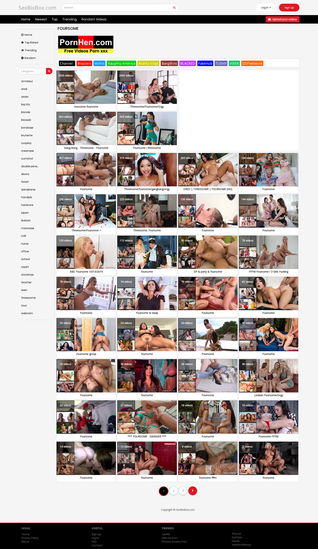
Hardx (235, 541)
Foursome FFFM (268, 436)
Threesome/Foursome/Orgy (147, 106)
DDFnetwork (252, 63)
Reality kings (148, 63)
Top (55, 19)
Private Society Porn (174, 541)
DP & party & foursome (208, 271)
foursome (147, 271)
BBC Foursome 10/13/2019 (86, 271)
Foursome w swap (147, 313)
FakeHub (205, 63)
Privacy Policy (30, 538)
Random (30, 58)
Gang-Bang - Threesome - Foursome (86, 148)
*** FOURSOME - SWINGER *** (147, 436)
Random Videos (94, 19)
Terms (25, 534)
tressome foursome (86, 106)
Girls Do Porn (170, 538)
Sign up (289, 7)
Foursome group (86, 354)
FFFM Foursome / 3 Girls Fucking (268, 271)
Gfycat (236, 534)
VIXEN (234, 63)
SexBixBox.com (37, 7)
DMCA (25, 541)
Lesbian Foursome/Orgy (268, 395)
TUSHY (221, 63)
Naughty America (121, 63)
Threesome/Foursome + (86, 230)
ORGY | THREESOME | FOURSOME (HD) (207, 189)
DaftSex (237, 537)
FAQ (94, 541)
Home (25, 19)
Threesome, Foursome (147, 230)
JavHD (166, 534)
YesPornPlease (241, 545)
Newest (41, 19)
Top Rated (31, 42)
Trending (69, 19)
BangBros (169, 63)
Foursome (86, 189)
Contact (97, 545)
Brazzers (84, 63)
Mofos (99, 63)
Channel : (67, 63)
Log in (95, 538)
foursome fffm (208, 477)
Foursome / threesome (147, 148)
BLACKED (187, 63)
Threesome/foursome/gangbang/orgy (147, 189)
